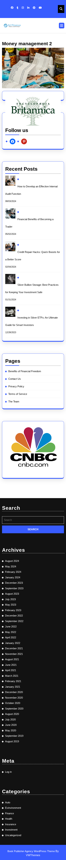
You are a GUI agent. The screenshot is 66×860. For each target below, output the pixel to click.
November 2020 (14, 697)
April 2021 (10, 670)
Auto (7, 802)
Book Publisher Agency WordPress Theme (31, 851)
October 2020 (12, 703)
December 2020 (14, 692)
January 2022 (12, 643)
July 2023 (10, 599)
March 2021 (11, 675)
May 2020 (10, 730)
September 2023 (14, 588)
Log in (8, 771)
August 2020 (12, 714)
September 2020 (14, 708)
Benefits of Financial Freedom (24, 371)
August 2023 (12, 593)
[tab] (61, 25)
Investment (11, 829)
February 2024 (13, 571)
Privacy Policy (16, 386)
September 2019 (14, 735)
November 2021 (14, 653)
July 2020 (10, 719)
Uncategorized (13, 835)
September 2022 (14, 621)
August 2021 (12, 659)
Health (8, 818)
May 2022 (10, 632)
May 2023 (10, 604)
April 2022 (10, 637)
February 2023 (13, 610)
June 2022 (11, 626)
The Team (13, 401)
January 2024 (12, 577)
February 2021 (13, 681)
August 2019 (12, 741)
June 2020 (11, 724)
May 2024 (10, 566)
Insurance (10, 824)
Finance (9, 813)
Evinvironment (13, 807)
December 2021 (14, 648)
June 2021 (11, 664)
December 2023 (14, 582)
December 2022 (14, 615)
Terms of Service (17, 393)
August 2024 (12, 560)
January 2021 (12, 686)
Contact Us (14, 378)
